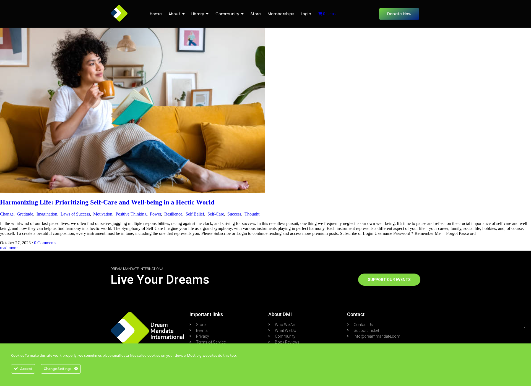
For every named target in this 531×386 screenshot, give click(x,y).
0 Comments (45, 242)
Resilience (173, 214)
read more (8, 247)
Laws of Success (75, 214)
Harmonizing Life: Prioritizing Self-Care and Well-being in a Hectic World (107, 202)
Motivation (102, 214)
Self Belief (195, 214)
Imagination (47, 214)
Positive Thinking (131, 214)
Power (155, 214)
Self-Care (215, 214)
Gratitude (25, 214)
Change (7, 214)
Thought (251, 214)
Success (234, 214)
